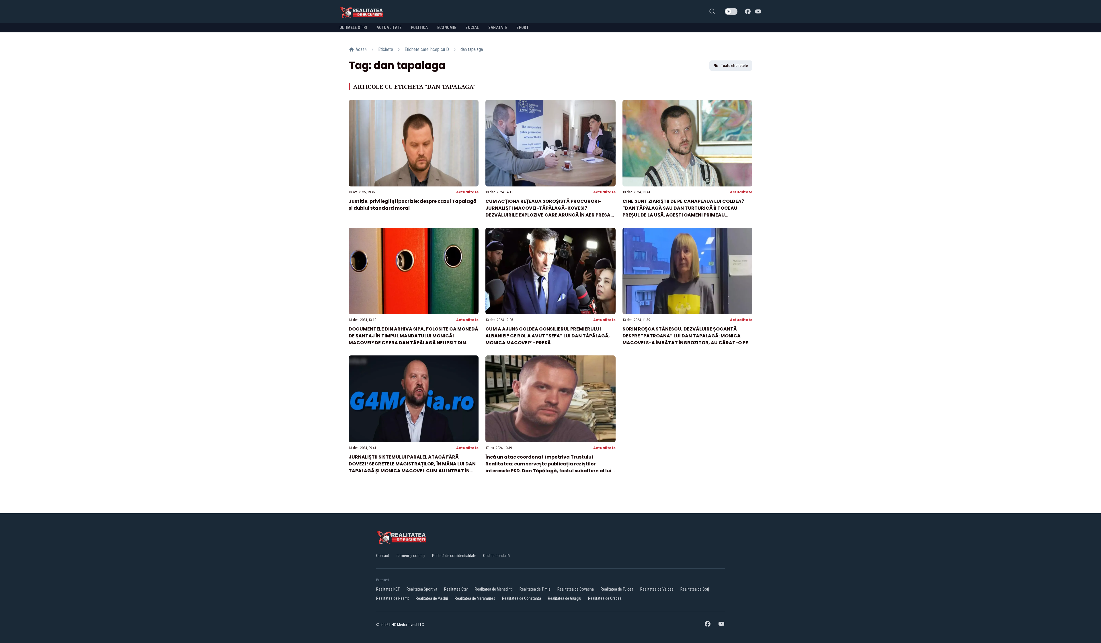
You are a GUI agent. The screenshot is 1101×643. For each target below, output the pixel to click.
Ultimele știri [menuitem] (353, 27)
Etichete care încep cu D (427, 49)
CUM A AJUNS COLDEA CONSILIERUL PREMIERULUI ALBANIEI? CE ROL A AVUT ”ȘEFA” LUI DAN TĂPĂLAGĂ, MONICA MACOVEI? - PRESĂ (547, 336)
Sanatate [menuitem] (497, 27)
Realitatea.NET (388, 589)
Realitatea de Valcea (657, 589)
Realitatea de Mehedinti (494, 589)
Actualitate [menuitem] (389, 27)
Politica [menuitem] (419, 27)
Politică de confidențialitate (454, 555)
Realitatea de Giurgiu (564, 598)
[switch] (731, 11)
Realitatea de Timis (535, 589)
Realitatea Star (456, 589)
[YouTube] (758, 11)
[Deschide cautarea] (712, 11)
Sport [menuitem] (522, 27)
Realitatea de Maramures (475, 598)
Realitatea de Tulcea (617, 589)
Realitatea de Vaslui (432, 598)
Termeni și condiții (410, 555)
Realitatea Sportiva (422, 589)
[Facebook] (747, 11)
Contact (382, 555)
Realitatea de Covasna (575, 589)
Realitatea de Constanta (521, 598)
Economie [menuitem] (446, 27)
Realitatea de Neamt (392, 598)
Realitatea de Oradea (605, 598)
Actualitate (467, 192)
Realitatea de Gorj (694, 589)
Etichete (385, 49)
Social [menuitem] (472, 27)
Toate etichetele (734, 65)
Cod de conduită (496, 555)
